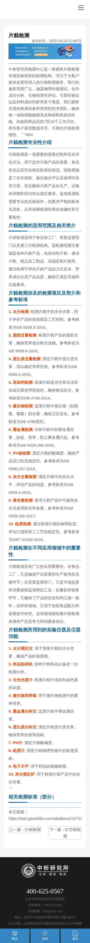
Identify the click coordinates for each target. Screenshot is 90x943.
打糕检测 (33, 829)
